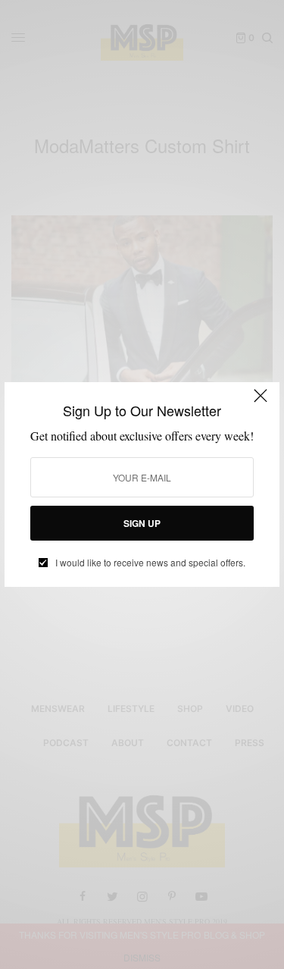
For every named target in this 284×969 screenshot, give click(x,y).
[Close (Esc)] (260, 402)
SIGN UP (142, 523)
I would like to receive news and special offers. (150, 562)
